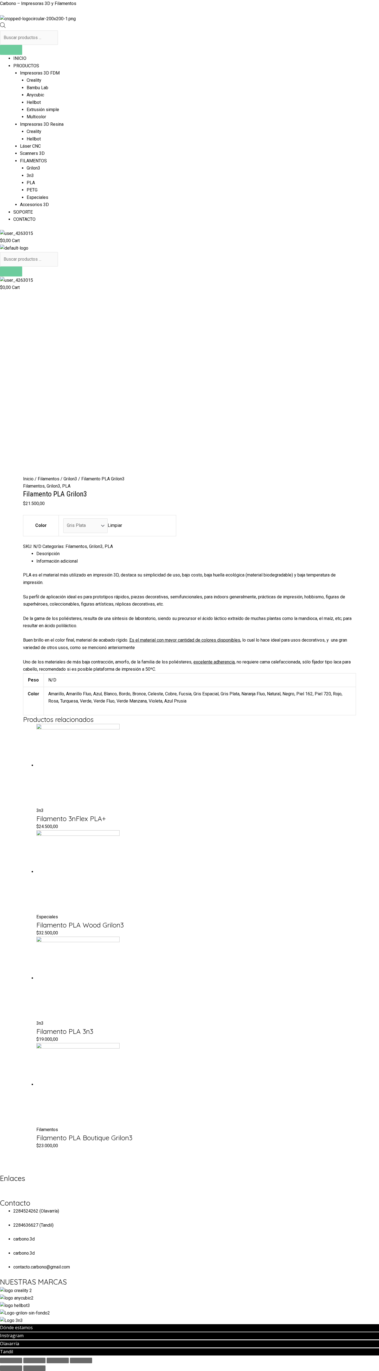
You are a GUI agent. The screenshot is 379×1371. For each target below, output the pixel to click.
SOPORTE (23, 212)
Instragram (12, 1335)
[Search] (11, 50)
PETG (32, 190)
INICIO (19, 58)
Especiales (37, 197)
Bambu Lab (37, 87)
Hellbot (34, 102)
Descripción (48, 553)
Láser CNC (30, 146)
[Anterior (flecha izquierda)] (11, 1368)
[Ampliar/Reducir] (81, 1360)
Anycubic (35, 95)
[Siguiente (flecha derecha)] (34, 1368)
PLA (31, 182)
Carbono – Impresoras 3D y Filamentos (38, 3)
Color (41, 525)
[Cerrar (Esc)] (11, 1360)
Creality (34, 80)
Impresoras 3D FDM (40, 73)
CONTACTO (24, 219)
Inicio (28, 478)
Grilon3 (33, 168)
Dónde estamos (16, 1327)
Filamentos (48, 478)
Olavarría (9, 1344)
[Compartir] (34, 1360)
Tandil (6, 1352)
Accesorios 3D (34, 204)
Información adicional (57, 561)
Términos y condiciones (23, 1186)
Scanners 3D (32, 153)
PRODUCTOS (26, 65)
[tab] (196, 553)
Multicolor (36, 116)
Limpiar (115, 525)
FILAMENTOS (33, 160)
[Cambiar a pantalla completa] (58, 1360)
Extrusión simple (43, 109)
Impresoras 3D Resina (42, 124)
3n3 (30, 175)
